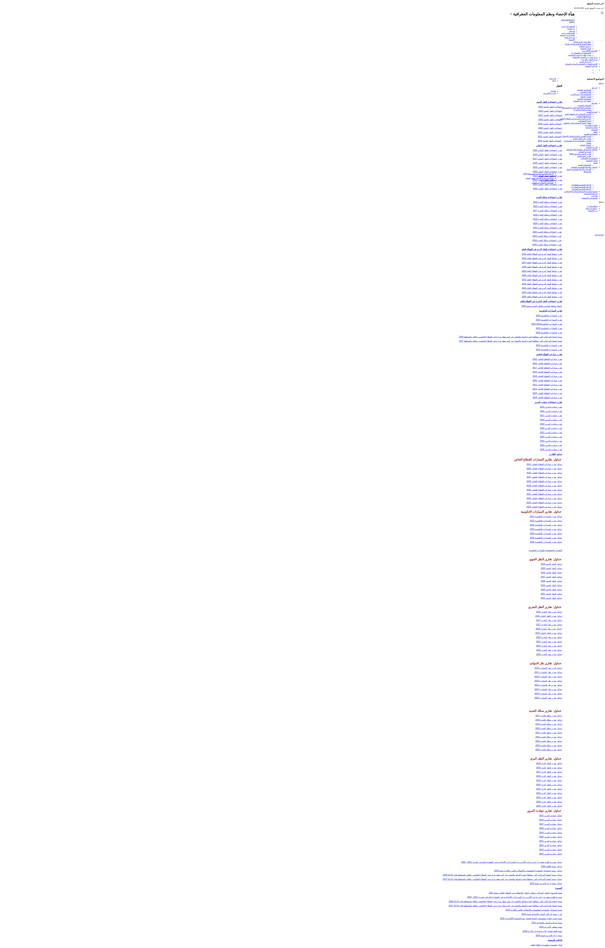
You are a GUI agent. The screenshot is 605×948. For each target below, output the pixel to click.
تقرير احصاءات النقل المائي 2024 (547, 188)
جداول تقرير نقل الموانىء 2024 (548, 693)
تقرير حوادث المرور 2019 (551, 424)
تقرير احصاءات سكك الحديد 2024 (547, 240)
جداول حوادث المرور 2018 (550, 828)
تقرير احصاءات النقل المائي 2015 (547, 150)
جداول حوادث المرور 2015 (550, 815)
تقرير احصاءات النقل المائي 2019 (547, 167)
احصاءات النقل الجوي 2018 (550, 119)
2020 (538, 637)
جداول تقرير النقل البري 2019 (549, 780)
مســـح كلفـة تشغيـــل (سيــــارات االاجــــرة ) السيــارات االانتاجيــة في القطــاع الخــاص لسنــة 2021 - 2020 (514, 897)
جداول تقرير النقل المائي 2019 (548, 633)
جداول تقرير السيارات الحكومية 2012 (546, 521)
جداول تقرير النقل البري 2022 (549, 793)
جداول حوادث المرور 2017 (550, 824)
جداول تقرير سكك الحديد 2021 (548, 732)
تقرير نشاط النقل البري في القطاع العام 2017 (542, 262)
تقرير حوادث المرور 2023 (551, 441)
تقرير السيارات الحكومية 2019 (549, 332)
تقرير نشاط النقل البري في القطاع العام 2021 (542, 279)
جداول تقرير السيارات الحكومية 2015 (546, 525)
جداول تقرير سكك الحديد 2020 (548, 728)
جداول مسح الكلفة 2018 (551, 866)
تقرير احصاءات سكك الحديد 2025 (547, 244)
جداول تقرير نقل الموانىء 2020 (548, 681)
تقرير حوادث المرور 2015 (551, 407)
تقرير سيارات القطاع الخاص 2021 (547, 385)
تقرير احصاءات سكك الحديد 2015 (547, 202)
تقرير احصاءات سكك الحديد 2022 (547, 232)
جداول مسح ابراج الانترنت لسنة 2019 (546, 883)
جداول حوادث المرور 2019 (550, 832)
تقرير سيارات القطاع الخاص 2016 (547, 363)
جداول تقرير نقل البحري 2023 (549, 646)
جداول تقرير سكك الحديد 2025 (548, 750)
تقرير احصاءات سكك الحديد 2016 (547, 206)
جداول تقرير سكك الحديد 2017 (548, 715)
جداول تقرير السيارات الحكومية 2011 (546, 516)
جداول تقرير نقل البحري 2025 (549, 654)
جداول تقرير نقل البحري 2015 (549, 612)
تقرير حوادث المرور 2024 (551, 445)
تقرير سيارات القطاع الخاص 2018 (547, 372)
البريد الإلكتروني (549, 93)
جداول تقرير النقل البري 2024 (549, 802)
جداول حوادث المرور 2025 (550, 854)
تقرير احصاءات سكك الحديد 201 (547, 210)
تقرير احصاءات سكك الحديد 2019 (547, 219)
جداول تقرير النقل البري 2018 (549, 776)
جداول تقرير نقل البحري (551, 637)
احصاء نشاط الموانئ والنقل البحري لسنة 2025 (541, 306)
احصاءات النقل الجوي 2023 (550, 141)
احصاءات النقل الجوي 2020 (550, 128)
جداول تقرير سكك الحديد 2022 (548, 737)
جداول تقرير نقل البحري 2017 (549, 620)
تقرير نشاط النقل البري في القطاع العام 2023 (542, 288)
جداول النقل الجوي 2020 (551, 589)
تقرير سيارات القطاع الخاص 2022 (547, 389)
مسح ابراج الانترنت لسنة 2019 (549, 935)
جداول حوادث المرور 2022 (550, 845)
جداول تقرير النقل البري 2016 (549, 767)
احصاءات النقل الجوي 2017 (550, 115)
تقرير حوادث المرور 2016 (551, 411)
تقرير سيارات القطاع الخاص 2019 (547, 376)
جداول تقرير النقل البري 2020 (549, 784)
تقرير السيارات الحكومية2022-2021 (546, 324)
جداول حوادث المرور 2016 (550, 820)
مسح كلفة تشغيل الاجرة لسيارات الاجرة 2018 (542, 931)
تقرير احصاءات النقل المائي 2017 (547, 159)
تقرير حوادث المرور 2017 (551, 415)
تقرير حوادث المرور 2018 (551, 420)
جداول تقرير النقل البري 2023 (549, 797)
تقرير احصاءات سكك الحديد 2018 (547, 215)
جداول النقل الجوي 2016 (551, 572)
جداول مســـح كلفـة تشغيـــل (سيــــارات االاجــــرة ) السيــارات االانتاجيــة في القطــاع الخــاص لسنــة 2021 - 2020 (511, 862)
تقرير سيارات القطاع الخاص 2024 (547, 397)
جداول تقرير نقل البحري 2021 (549, 641)
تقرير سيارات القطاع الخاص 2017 (547, 368)
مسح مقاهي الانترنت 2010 (550, 927)
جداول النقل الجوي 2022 (551, 598)
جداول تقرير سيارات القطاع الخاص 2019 (544, 485)
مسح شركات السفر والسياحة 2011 (547, 923)
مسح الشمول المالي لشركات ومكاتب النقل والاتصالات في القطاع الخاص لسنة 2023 (525, 893)
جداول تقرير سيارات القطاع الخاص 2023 (544, 502)
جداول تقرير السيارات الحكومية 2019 (546, 529)
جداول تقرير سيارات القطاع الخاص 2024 (544, 507)
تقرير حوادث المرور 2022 (551, 437)
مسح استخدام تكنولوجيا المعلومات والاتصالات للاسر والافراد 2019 (534, 910)
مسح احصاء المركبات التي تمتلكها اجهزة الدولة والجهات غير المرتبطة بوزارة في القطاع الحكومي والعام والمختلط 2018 (510, 337)
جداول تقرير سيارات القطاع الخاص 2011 (544, 464)
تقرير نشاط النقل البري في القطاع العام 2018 (542, 267)
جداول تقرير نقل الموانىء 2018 (548, 676)
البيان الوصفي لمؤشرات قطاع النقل (546, 945)
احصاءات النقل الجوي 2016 (550, 111)
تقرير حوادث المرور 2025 (551, 449)
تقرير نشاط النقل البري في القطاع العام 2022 (542, 284)
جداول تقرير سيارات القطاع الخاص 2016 (544, 473)
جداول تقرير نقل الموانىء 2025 (548, 698)
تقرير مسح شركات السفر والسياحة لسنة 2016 (541, 914)
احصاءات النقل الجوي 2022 (550, 136)
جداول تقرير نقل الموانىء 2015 (548, 668)
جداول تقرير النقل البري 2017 (549, 772)
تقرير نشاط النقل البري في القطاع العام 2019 (542, 271)
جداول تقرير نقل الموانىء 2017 (548, 672)
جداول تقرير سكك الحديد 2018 (548, 720)
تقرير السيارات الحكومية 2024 (549, 315)
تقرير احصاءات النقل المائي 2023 (547, 184)
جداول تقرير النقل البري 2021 (549, 789)
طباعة (553, 91)
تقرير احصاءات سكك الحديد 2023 (547, 236)
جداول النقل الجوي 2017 (551, 577)
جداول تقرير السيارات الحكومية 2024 (546, 542)
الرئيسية (552, 78)
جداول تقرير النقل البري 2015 (549, 763)
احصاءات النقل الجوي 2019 (550, 124)
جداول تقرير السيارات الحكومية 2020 (546, 533)
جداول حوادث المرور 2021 (550, 841)
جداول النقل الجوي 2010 (551, 564)
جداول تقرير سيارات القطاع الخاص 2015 (544, 468)
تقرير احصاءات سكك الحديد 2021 (547, 227)
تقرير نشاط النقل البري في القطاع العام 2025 (542, 296)
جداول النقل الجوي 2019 (551, 585)
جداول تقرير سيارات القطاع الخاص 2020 (544, 490)
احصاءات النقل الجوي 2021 (550, 132)
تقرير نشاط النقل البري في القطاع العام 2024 (542, 292)
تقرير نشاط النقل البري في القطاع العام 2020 (542, 275)
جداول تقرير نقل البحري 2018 (549, 629)
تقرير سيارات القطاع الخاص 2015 (547, 359)
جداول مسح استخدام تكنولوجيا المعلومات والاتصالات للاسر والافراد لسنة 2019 (528, 871)
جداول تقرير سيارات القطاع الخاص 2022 (544, 498)
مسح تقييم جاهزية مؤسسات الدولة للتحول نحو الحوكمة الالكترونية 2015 (531, 918)
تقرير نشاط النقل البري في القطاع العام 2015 (542, 254)
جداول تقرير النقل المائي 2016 (548, 616)
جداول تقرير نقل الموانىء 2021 (548, 685)
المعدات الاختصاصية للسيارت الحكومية (545, 550)
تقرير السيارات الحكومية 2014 (549, 345)
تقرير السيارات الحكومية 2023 (549, 320)
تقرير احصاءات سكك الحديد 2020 (547, 223)
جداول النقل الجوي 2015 (551, 568)
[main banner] (568, 20)
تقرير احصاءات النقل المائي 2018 (547, 163)
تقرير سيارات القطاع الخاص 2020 (547, 380)
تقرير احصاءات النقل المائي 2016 (547, 154)
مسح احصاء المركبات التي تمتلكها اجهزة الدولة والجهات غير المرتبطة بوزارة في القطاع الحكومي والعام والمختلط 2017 (510, 341)
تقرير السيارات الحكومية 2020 (549, 328)
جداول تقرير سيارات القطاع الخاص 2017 (544, 477)
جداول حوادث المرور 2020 (550, 837)
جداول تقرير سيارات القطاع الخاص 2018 (544, 481)
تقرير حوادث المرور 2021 (551, 432)
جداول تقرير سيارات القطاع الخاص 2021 (544, 494)
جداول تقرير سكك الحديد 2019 (548, 724)
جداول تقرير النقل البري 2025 (549, 806)
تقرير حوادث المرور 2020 (551, 428)
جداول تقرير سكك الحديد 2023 (548, 741)
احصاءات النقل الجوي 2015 (550, 107)
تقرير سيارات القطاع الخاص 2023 (547, 393)
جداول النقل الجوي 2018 (551, 581)
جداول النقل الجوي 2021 (551, 594)
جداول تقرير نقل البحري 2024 (549, 650)
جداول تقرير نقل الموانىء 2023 (548, 689)
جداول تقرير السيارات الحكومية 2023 (546, 538)
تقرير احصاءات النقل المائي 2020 (547, 171)
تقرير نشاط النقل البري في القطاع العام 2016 (542, 258)
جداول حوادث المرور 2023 (550, 849)
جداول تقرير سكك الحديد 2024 (548, 745)
